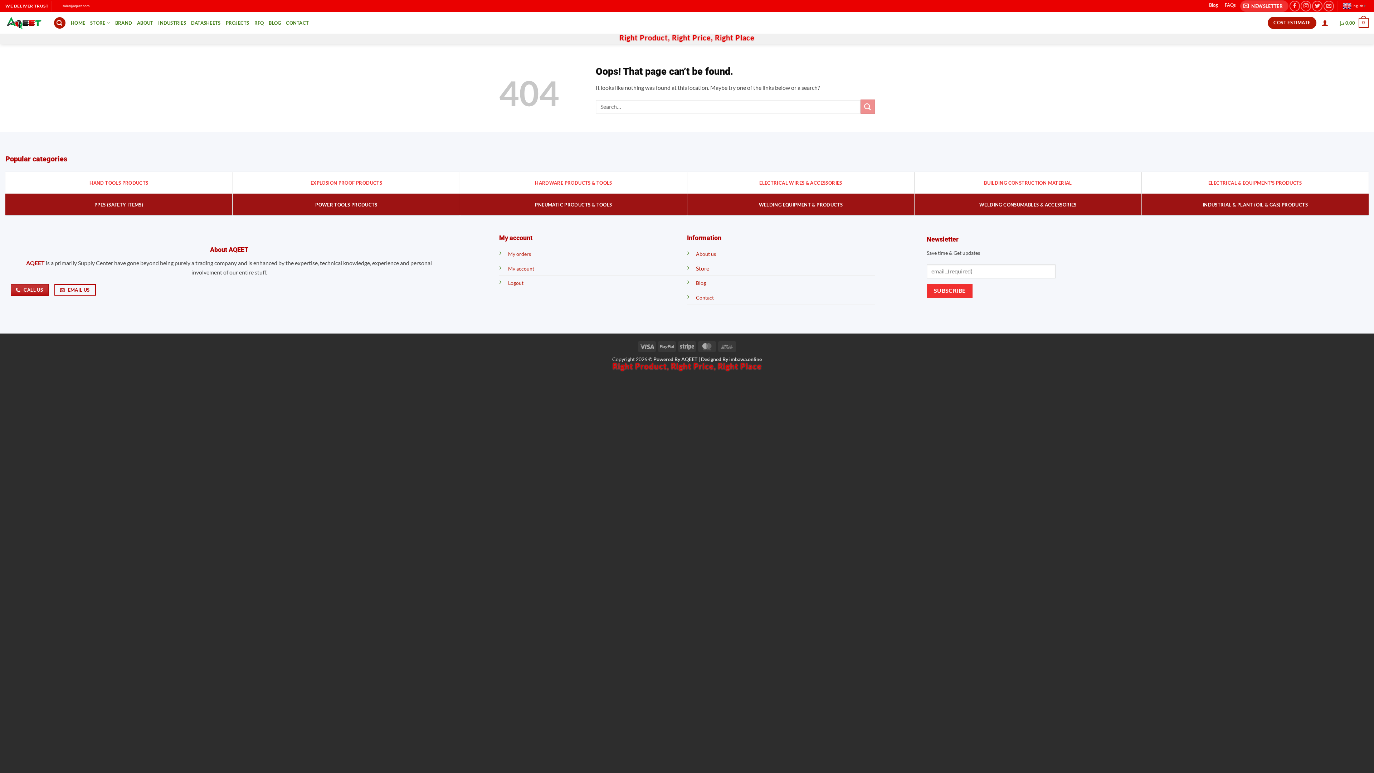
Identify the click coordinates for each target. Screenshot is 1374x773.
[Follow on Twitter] (1317, 6)
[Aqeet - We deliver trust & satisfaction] (24, 23)
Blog (1213, 5)
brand (123, 23)
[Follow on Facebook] (1295, 6)
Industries (172, 23)
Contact (297, 23)
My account (521, 269)
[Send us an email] (1329, 6)
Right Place (735, 37)
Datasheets (206, 23)
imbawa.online (745, 359)
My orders (519, 254)
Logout (515, 283)
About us (706, 254)
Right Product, (645, 37)
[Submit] (868, 106)
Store (97, 23)
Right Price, (693, 37)
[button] (1264, 6)
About (145, 23)
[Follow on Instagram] (1306, 6)
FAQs (1230, 5)
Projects (237, 23)
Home (78, 23)
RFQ (259, 23)
